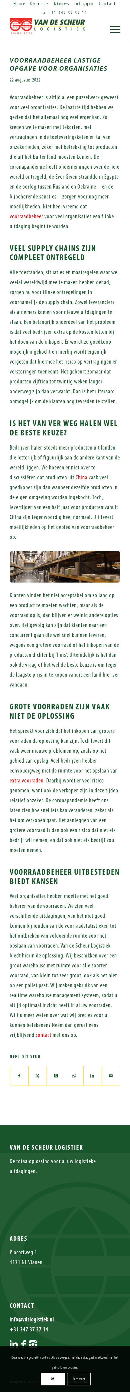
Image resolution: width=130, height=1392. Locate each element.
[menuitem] (19, 4)
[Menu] (112, 30)
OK (52, 1379)
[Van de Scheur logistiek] (54, 30)
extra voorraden (27, 781)
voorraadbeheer (26, 217)
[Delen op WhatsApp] (74, 1076)
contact (43, 1035)
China (81, 478)
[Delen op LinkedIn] (93, 1076)
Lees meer (79, 1379)
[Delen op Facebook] (19, 1076)
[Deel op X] (56, 1076)
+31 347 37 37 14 (66, 13)
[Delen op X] (38, 1076)
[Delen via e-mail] (111, 1076)
